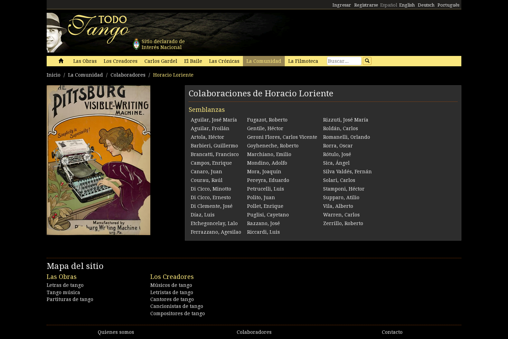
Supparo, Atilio (341, 197)
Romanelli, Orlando (346, 137)
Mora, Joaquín (264, 171)
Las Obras (85, 61)
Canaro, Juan (206, 171)
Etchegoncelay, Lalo (214, 223)
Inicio (53, 75)
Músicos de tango (171, 285)
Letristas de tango (171, 292)
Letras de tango (65, 285)
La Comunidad (263, 61)
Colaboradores (128, 75)
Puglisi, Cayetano (268, 214)
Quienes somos (116, 332)
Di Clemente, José (212, 206)
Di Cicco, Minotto (211, 189)
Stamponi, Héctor (344, 189)
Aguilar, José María (214, 120)
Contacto (392, 332)
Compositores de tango (177, 313)
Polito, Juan (261, 197)
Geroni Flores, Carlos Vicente (282, 137)
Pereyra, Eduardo (268, 180)
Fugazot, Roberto (267, 120)
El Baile (193, 61)
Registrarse (366, 5)
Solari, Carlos (339, 180)
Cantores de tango (172, 299)
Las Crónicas (224, 61)
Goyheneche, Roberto (273, 145)
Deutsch (426, 5)
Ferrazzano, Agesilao (216, 232)
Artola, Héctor (207, 137)
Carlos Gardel (160, 61)
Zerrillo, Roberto (343, 223)
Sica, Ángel (336, 163)
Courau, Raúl (207, 180)
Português (448, 5)
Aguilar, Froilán (210, 128)
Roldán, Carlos (340, 128)
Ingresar (341, 5)
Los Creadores (121, 61)
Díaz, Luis (203, 214)
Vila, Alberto (338, 206)
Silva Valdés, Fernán (347, 171)
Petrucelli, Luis (265, 189)
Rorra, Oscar (338, 145)
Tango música (63, 292)
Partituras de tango (70, 299)
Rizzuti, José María (345, 120)
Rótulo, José (337, 154)
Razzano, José (263, 223)
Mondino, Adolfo (267, 163)
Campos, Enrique (211, 163)
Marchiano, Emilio (269, 154)
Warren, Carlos (341, 214)
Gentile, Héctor (265, 128)
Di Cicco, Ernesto (211, 197)
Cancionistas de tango (176, 306)
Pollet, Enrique (265, 206)
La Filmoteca (303, 61)
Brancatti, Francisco (215, 154)
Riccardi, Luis (263, 232)
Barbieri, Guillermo (214, 145)
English (407, 5)
